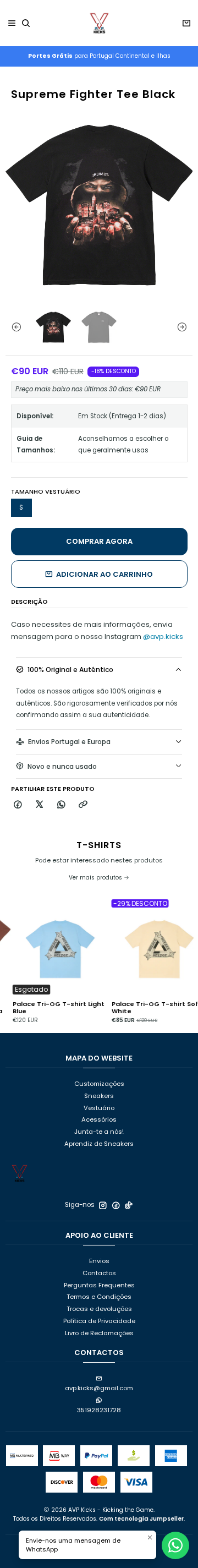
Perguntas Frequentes (99, 1285)
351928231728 (99, 1410)
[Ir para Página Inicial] (99, 23)
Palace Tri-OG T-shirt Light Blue (47, 1008)
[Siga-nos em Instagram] (102, 1205)
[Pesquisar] (26, 23)
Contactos (99, 1273)
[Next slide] (184, 327)
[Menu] (12, 23)
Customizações (99, 1083)
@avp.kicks (163, 636)
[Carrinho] (186, 23)
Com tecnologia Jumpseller (141, 1519)
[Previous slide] (14, 327)
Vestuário (99, 1107)
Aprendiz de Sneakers (99, 1143)
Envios (99, 1260)
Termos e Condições (99, 1296)
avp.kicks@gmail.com (99, 1388)
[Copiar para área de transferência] (83, 805)
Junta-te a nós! (99, 1131)
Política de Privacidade (99, 1320)
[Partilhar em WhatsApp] (61, 805)
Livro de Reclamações (99, 1333)
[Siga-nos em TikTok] (128, 1205)
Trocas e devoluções (99, 1308)
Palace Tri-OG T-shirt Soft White (145, 1008)
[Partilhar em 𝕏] (39, 805)
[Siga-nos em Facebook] (116, 1205)
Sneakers (99, 1095)
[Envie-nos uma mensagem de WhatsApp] (175, 1545)
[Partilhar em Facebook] (18, 805)
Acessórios (99, 1119)
